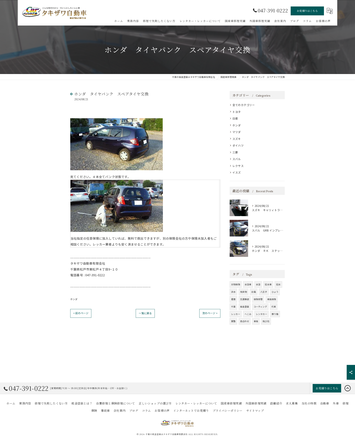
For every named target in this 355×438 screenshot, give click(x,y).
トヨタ (236, 112)
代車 (273, 306)
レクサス (238, 166)
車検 (256, 321)
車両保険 (271, 299)
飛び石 (266, 321)
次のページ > (209, 313)
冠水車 (268, 284)
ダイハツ (238, 145)
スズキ (236, 139)
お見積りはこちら (307, 11)
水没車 (248, 284)
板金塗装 (244, 306)
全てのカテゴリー (243, 105)
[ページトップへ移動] (347, 388)
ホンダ (74, 299)
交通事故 (244, 299)
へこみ (248, 314)
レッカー (235, 314)
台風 (253, 291)
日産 (235, 118)
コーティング (260, 306)
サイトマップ (255, 410)
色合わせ (244, 321)
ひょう (275, 291)
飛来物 (243, 291)
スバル (236, 159)
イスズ (236, 172)
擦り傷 (275, 314)
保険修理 (258, 299)
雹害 (233, 299)
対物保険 (235, 284)
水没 (258, 284)
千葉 (233, 306)
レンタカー (261, 314)
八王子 (263, 291)
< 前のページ (80, 313)
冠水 (278, 284)
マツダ (236, 132)
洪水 (233, 291)
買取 (233, 321)
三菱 (235, 152)
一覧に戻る (145, 313)
